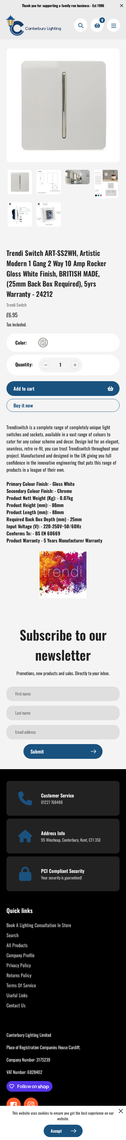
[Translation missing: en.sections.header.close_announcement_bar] (122, 6)
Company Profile (20, 955)
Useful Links (17, 995)
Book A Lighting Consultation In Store (38, 925)
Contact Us (15, 1005)
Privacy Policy (18, 965)
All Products (17, 945)
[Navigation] (113, 25)
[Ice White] (43, 342)
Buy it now (23, 405)
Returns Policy (18, 975)
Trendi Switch (16, 305)
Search (12, 935)
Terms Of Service (21, 985)
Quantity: (24, 364)
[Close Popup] (121, 1111)
